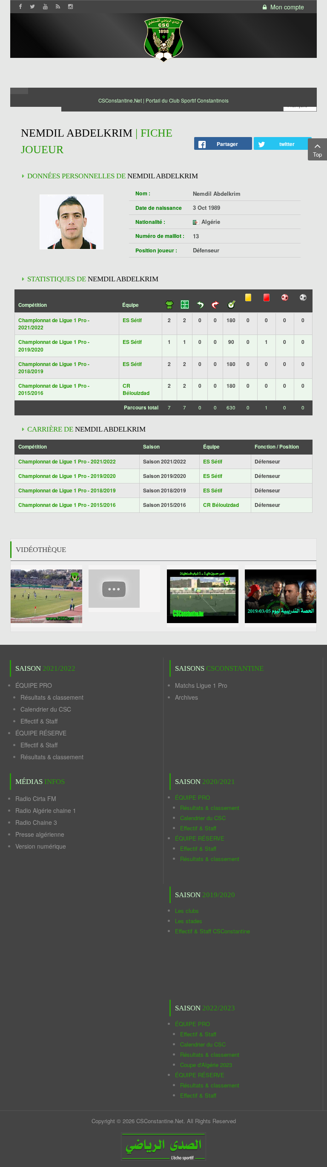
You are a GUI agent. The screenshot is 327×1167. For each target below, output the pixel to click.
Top (317, 154)
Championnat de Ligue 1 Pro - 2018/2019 (53, 367)
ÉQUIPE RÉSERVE (40, 733)
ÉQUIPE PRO (33, 685)
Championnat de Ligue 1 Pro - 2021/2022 (53, 323)
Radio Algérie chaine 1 (45, 810)
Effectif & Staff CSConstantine (212, 931)
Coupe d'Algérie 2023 (206, 1065)
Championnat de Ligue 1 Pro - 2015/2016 (53, 389)
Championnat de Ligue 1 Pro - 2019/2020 (53, 345)
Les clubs (187, 911)
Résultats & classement (51, 697)
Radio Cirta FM (35, 798)
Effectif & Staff (38, 721)
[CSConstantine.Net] (163, 38)
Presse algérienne (39, 834)
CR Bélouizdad (136, 389)
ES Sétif (132, 320)
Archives (186, 697)
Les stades (188, 921)
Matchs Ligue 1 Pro (201, 685)
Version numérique (40, 846)
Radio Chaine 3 (36, 822)
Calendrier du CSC (45, 709)
